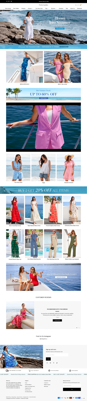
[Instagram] (8, 1)
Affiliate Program (47, 384)
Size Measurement (28, 391)
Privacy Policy (28, 389)
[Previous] (26, 1)
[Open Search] (75, 5)
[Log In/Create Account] (78, 5)
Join (72, 389)
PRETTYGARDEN (16, 398)
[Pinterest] (10, 1)
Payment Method (28, 384)
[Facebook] (6, 1)
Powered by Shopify (24, 398)
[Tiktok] (11, 1)
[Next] (60, 1)
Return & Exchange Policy (30, 386)
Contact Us (46, 382)
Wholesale (46, 386)
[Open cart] (80, 5)
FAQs (26, 382)
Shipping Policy (28, 388)
